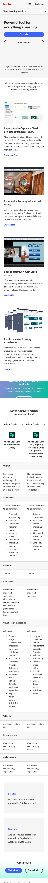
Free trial (24, 34)
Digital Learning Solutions (14, 11)
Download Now (11, 155)
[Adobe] (7, 4)
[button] (29, 4)
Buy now (12, 829)
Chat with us (24, 42)
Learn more (24, 399)
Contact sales (34, 870)
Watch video (9, 225)
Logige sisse (40, 4)
